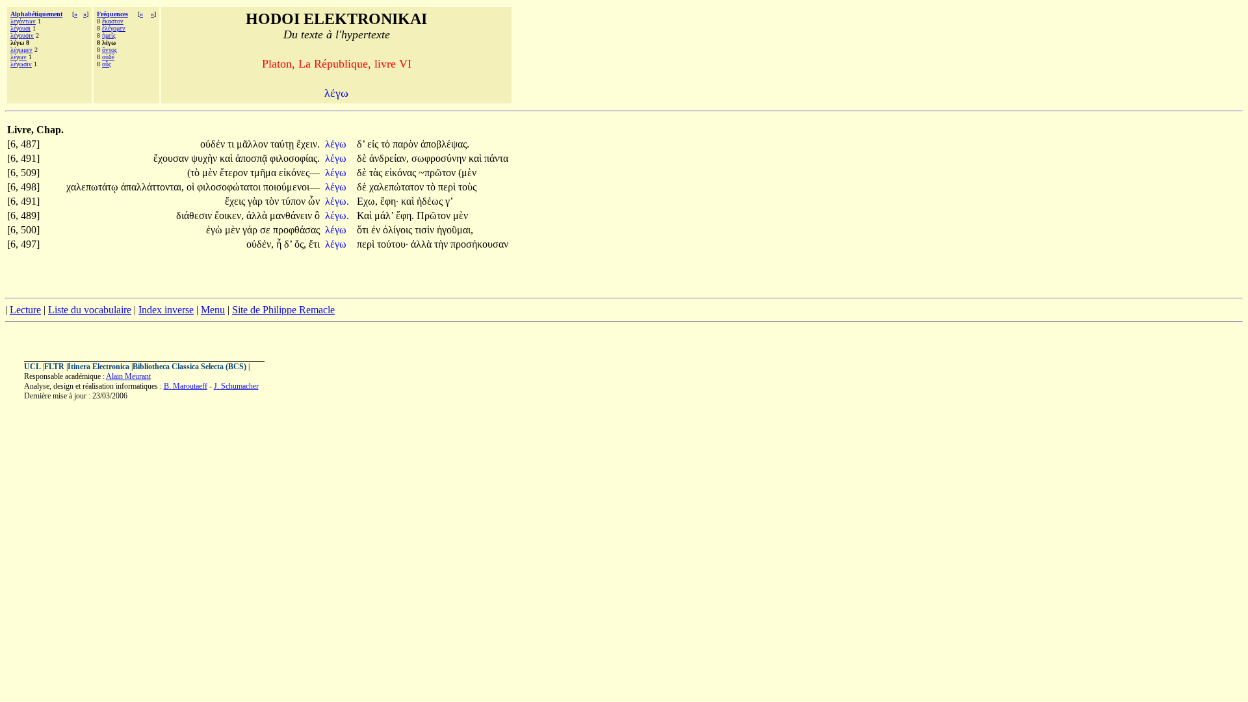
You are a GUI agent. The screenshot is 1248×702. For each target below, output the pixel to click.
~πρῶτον (438, 172)
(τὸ (194, 172)
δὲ (363, 158)
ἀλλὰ (258, 215)
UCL (32, 366)
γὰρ (256, 201)
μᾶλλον (253, 144)
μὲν (211, 172)
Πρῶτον (435, 215)
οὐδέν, (260, 244)
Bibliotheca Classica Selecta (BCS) (189, 366)
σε (266, 229)
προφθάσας (296, 229)
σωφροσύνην (440, 158)
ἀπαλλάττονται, (152, 186)
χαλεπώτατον (397, 186)
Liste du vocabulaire (89, 309)
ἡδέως (431, 201)
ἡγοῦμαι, (455, 229)
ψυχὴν (205, 158)
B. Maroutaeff (185, 386)
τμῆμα (264, 172)
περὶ (448, 186)
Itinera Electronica (98, 366)
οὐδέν (214, 144)
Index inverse (166, 309)
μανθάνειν (292, 215)
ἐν (377, 229)
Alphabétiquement (36, 14)
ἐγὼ (215, 229)
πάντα (496, 158)
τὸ (387, 144)
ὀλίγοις (399, 229)
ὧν (314, 201)
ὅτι (364, 229)
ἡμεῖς (109, 35)
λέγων (18, 56)
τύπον (294, 201)
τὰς (377, 172)
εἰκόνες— (299, 172)
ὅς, (300, 244)
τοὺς (467, 186)
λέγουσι (20, 28)
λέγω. (337, 201)
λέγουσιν (22, 35)
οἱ (192, 186)
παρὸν (407, 144)
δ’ (361, 144)
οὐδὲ (108, 56)
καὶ (227, 158)
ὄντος (109, 49)
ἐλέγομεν (113, 28)
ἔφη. (405, 215)
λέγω (337, 144)
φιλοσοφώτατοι (230, 186)
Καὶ (365, 215)
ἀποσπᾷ (252, 158)
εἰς (374, 144)
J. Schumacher (236, 386)
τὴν (442, 244)
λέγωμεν (21, 49)
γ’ (449, 201)
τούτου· (392, 244)
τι (232, 144)
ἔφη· (389, 201)
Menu (213, 309)
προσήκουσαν (479, 244)
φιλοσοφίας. (295, 158)
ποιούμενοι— (291, 186)
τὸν (273, 201)
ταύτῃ (283, 144)
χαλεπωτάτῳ (93, 186)
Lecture (25, 309)
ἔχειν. (308, 144)
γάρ (251, 229)
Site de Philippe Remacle (283, 309)
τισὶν (426, 229)
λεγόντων (23, 21)
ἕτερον (235, 172)
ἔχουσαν (172, 158)
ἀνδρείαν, (389, 158)
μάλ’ (383, 215)
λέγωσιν (21, 64)
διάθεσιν (195, 215)
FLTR (54, 366)
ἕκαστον (113, 21)
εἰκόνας (402, 172)
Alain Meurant (128, 376)
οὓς (106, 64)
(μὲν (467, 172)
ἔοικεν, (229, 215)
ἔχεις (236, 201)
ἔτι (314, 244)
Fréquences (112, 14)
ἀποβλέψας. (445, 144)
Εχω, (367, 201)
